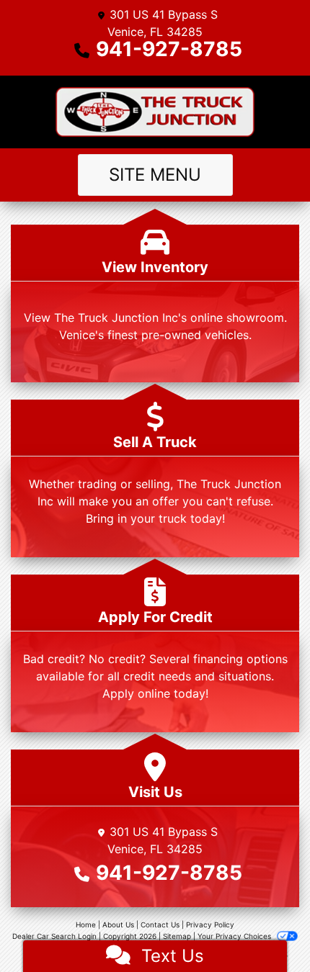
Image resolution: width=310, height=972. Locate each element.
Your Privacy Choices (235, 936)
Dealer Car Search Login (54, 936)
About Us (118, 924)
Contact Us (160, 924)
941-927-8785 (169, 49)
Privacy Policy (210, 924)
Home (86, 924)
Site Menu (155, 174)
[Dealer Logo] (155, 112)
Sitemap (177, 936)
